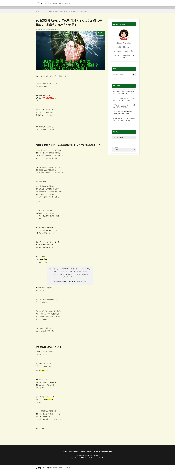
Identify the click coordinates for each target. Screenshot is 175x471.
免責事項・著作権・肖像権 (103, 451)
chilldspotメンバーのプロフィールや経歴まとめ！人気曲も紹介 (124, 106)
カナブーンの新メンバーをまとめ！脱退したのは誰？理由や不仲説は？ (124, 99)
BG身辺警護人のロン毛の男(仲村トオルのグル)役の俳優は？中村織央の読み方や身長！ (70, 11)
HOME (38, 11)
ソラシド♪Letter (43, 3)
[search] (134, 74)
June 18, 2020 (81, 281)
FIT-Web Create (86, 458)
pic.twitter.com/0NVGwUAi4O (64, 277)
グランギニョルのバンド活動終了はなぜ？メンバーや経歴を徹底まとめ (124, 92)
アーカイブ (115, 147)
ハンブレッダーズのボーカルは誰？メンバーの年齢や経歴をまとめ (124, 112)
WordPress (102, 458)
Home (55, 3)
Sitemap (61, 3)
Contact (67, 3)
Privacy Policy (73, 451)
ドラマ (44, 11)
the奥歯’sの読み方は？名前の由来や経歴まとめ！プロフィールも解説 (124, 119)
